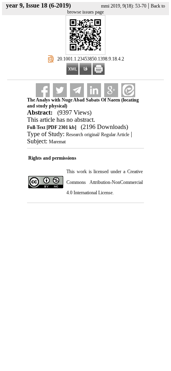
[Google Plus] (111, 90)
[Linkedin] (94, 90)
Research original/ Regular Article (97, 134)
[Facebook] (43, 90)
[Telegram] (77, 90)
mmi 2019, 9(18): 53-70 (123, 6)
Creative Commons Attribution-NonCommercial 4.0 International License (104, 182)
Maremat (57, 141)
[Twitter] (60, 90)
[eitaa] (128, 90)
